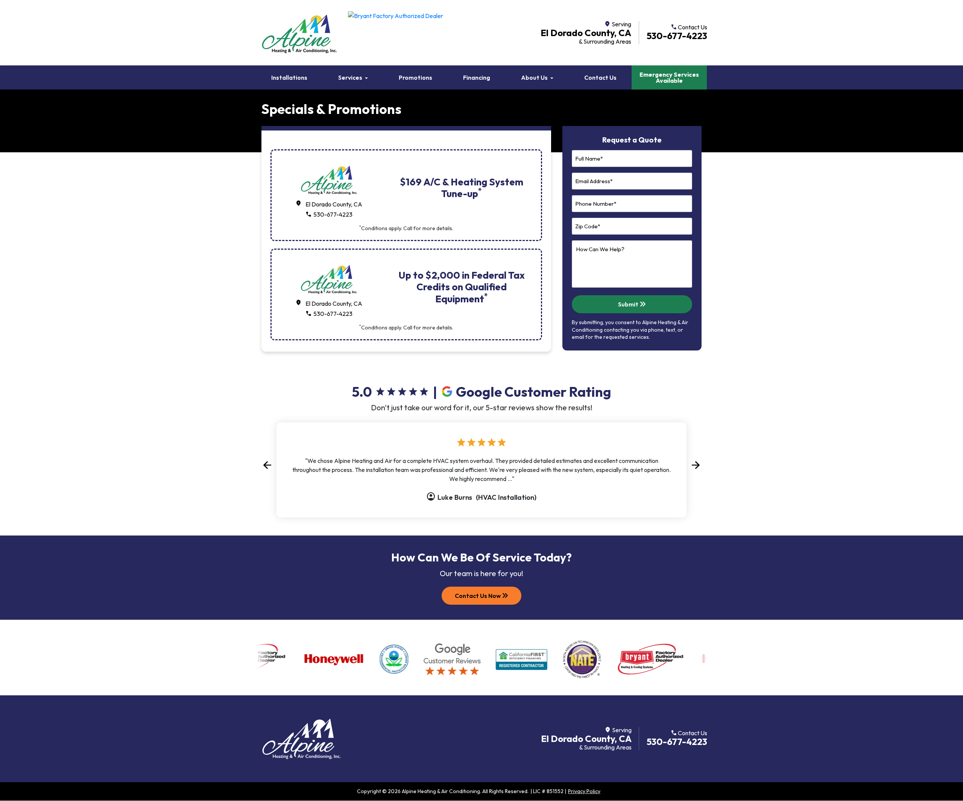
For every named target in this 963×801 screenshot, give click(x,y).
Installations (289, 77)
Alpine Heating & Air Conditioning (441, 791)
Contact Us (600, 77)
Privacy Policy (584, 791)
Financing (476, 77)
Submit (632, 304)
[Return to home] (301, 739)
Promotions (415, 77)
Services (350, 77)
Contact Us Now (482, 595)
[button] (267, 465)
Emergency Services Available (669, 77)
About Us (534, 77)
